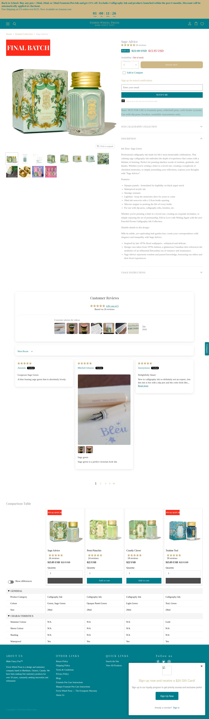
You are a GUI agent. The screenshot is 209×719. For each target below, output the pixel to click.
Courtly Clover (133, 550)
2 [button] (100, 483)
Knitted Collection (24, 34)
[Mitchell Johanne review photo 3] (89, 449)
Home (9, 34)
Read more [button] (143, 386)
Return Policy (62, 661)
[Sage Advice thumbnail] (12, 159)
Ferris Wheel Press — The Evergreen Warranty (76, 691)
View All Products (114, 665)
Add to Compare (135, 72)
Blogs (58, 678)
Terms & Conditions (65, 670)
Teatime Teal (172, 550)
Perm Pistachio (94, 550)
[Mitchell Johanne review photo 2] (81, 449)
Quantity (52, 568)
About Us (60, 695)
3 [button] (105, 483)
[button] (128, 45)
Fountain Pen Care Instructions (69, 682)
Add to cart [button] (104, 580)
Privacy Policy (62, 674)
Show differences (23, 581)
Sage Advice (54, 550)
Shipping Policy (63, 665)
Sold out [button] (65, 580)
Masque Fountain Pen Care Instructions (73, 686)
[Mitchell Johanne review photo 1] (104, 409)
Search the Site (112, 661)
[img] (25, 363)
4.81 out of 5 (112, 306)
